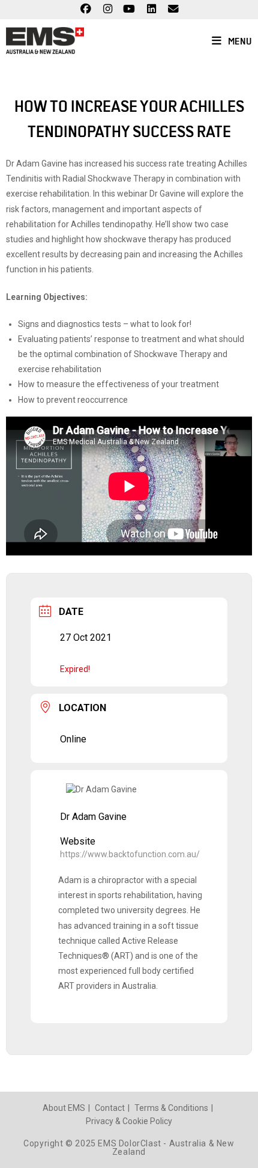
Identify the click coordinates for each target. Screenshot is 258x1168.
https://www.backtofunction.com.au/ (130, 854)
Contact (110, 1108)
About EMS (64, 1108)
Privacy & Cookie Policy (129, 1121)
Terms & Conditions (171, 1108)
